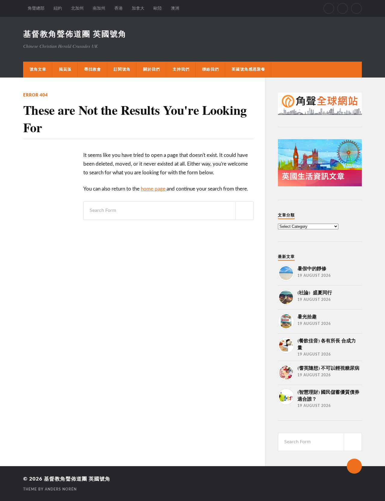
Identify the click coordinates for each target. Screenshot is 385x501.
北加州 (77, 8)
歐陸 (157, 8)
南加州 (99, 8)
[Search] (356, 8)
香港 (118, 8)
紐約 (58, 8)
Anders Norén (61, 489)
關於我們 (151, 69)
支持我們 (181, 69)
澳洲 (175, 8)
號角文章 (37, 69)
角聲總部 (36, 8)
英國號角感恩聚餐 (248, 69)
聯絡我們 (210, 69)
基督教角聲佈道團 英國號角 (75, 34)
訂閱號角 (122, 69)
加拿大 (138, 8)
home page (154, 188)
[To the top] (354, 466)
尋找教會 (92, 69)
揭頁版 (65, 69)
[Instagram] (342, 8)
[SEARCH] (245, 210)
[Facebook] (328, 8)
